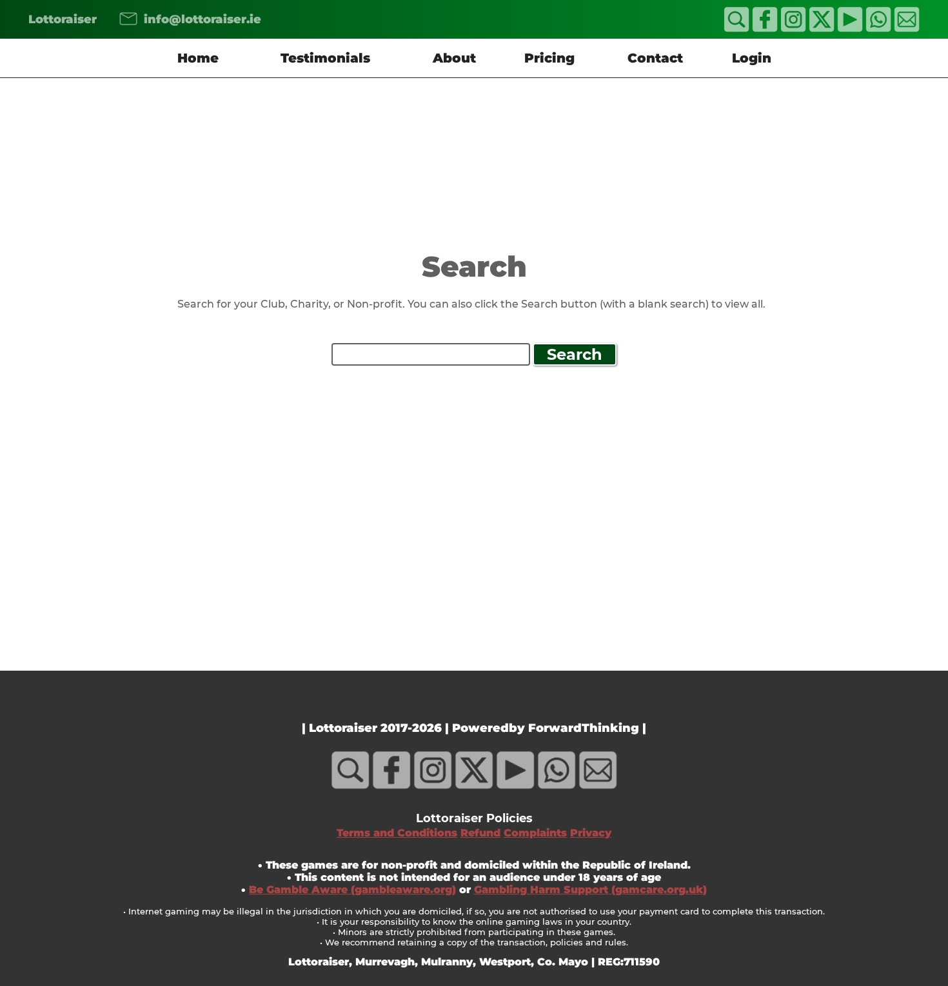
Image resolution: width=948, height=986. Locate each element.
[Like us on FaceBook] (765, 29)
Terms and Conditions (397, 833)
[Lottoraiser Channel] (850, 29)
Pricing (549, 58)
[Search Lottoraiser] (736, 29)
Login (751, 58)
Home (198, 58)
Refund (480, 833)
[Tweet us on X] (821, 29)
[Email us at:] (120, 20)
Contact (655, 58)
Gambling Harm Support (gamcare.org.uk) (590, 889)
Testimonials (325, 58)
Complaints (535, 833)
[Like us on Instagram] (793, 29)
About (454, 58)
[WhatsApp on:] (878, 29)
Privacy (590, 833)
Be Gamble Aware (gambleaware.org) (352, 889)
